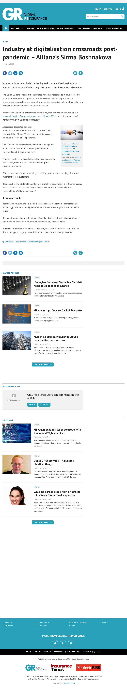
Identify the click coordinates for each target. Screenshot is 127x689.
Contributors (73, 652)
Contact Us (45, 622)
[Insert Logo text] (24, 19)
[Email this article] (20, 73)
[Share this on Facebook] (4, 73)
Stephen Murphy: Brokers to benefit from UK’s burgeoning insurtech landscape (70, 149)
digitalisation (21, 241)
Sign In (118, 9)
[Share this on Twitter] (10, 73)
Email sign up (71, 643)
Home (5, 41)
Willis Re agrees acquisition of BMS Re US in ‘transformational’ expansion (57, 493)
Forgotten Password (54, 652)
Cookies (43, 625)
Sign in (51, 68)
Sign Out (38, 652)
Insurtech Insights (35, 241)
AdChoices (9, 625)
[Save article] (80, 73)
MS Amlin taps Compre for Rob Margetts (58, 310)
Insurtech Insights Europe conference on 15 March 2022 (29, 116)
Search (122, 17)
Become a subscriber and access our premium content (71, 160)
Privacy (105, 622)
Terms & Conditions (79, 622)
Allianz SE (9, 241)
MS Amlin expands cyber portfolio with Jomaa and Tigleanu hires (57, 431)
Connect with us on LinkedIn (63, 643)
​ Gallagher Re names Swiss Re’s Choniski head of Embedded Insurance (58, 284)
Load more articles (43, 364)
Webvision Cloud (69, 683)
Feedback (87, 652)
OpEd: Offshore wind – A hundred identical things (54, 462)
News (47, 241)
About (98, 9)
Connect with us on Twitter (55, 643)
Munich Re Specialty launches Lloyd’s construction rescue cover (56, 338)
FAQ (73, 625)
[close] (82, 68)
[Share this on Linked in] (15, 73)
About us (8, 622)
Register (108, 9)
